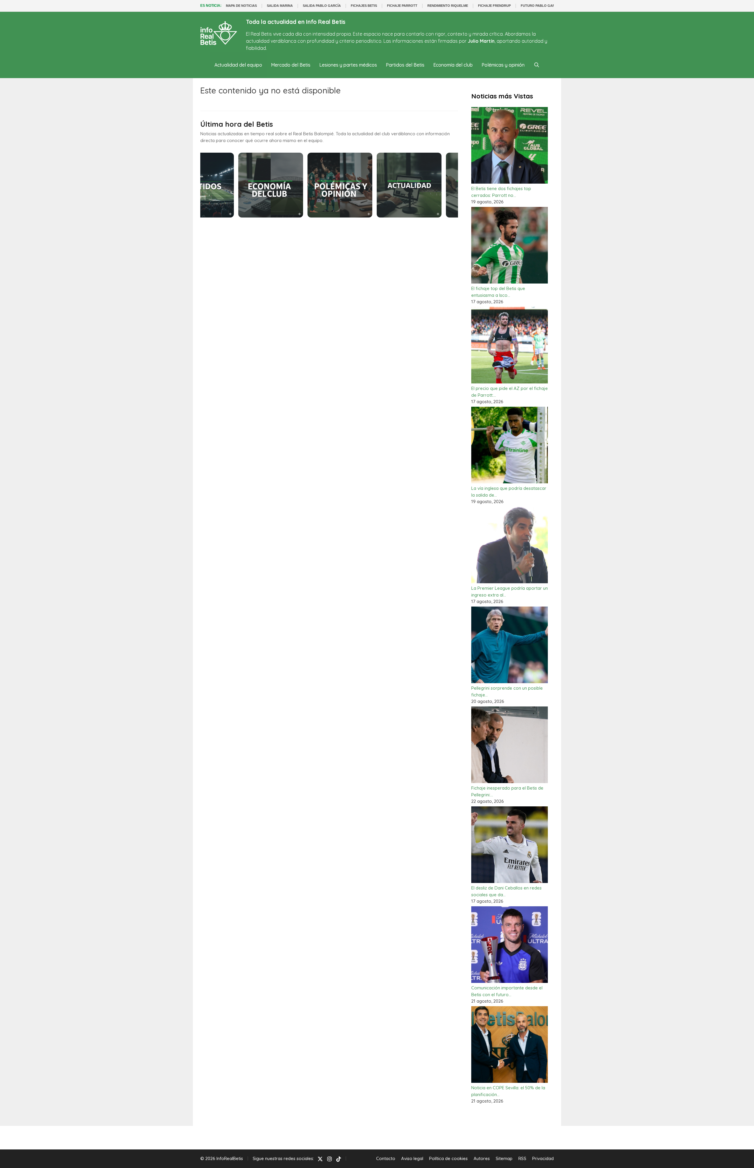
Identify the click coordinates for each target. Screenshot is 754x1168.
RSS (522, 1158)
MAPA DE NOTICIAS (241, 5)
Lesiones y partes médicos (348, 65)
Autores (482, 1158)
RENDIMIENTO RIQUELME (447, 5)
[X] (320, 1158)
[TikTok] (338, 1158)
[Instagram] (329, 1158)
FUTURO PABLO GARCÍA (540, 5)
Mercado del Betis (290, 65)
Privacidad (543, 1158)
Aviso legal (412, 1158)
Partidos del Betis (405, 65)
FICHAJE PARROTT (402, 5)
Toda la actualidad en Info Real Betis (295, 21)
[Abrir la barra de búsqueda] (536, 65)
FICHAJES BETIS (364, 5)
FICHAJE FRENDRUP (494, 5)
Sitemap (504, 1158)
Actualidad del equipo (238, 65)
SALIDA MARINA (280, 5)
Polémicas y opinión (503, 65)
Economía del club (453, 65)
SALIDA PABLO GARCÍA (322, 5)
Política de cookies (448, 1158)
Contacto (385, 1158)
